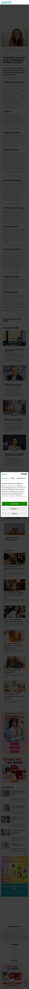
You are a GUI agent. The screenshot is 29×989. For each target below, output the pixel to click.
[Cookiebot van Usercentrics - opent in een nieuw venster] (20, 474)
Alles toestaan (14, 503)
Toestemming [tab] (5, 478)
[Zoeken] (26, 2)
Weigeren (14, 513)
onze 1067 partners (10, 485)
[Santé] (6, 2)
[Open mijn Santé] (23, 2)
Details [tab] (13, 478)
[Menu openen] (19, 2)
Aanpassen (14, 508)
